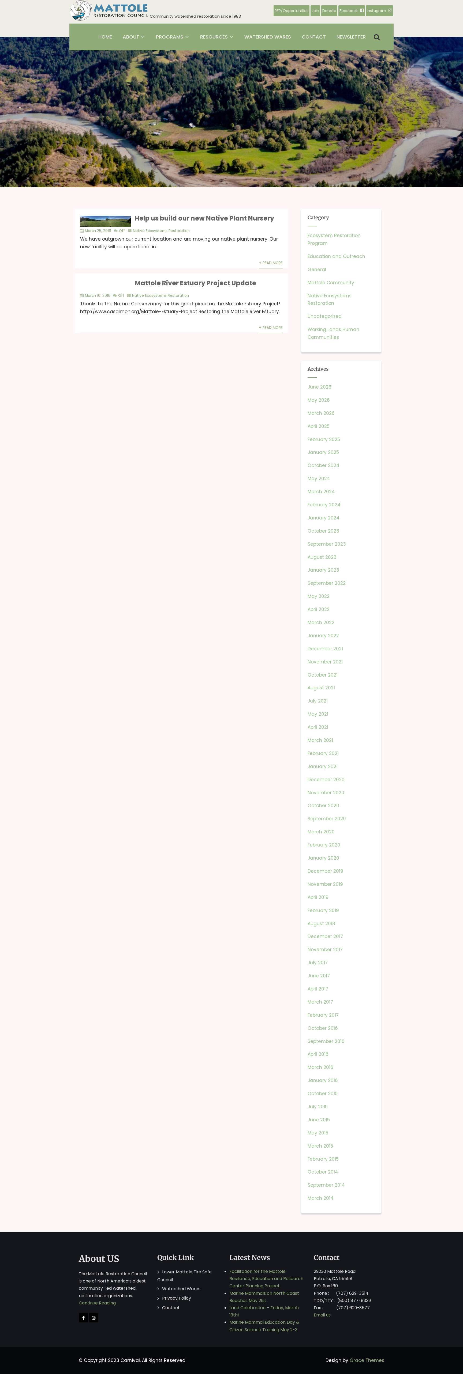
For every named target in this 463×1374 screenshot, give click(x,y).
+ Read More (271, 262)
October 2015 (323, 1093)
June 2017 (319, 976)
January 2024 (323, 518)
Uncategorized (325, 316)
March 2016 (320, 1067)
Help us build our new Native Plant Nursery (204, 218)
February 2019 (323, 910)
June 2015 (319, 1120)
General (317, 269)
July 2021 (318, 701)
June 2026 (319, 387)
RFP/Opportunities (291, 10)
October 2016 (323, 1028)
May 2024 (319, 478)
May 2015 (318, 1133)
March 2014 (321, 1198)
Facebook (348, 10)
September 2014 (326, 1185)
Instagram (376, 10)
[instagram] (93, 1317)
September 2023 (327, 544)
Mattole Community (331, 282)
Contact (171, 1308)
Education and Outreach (336, 256)
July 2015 (318, 1106)
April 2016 (318, 1054)
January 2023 (323, 570)
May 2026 (319, 400)
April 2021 (318, 727)
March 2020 (321, 832)
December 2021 (325, 649)
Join (315, 10)
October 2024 (323, 465)
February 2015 (323, 1159)
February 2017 (323, 1015)
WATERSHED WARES (267, 36)
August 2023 (322, 557)
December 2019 (325, 871)
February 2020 (324, 845)
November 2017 (325, 949)
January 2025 (323, 452)
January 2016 (323, 1080)
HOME (105, 36)
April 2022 (319, 609)
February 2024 (324, 505)
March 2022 (321, 622)
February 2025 (324, 439)
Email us (322, 1315)
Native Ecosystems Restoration (161, 230)
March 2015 (320, 1146)
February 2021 (323, 753)
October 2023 (323, 531)
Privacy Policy (176, 1298)
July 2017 (318, 962)
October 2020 (323, 805)
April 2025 (319, 426)
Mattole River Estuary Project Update (195, 283)
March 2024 (321, 491)
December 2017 (325, 936)
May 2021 (318, 714)
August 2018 (321, 923)
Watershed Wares (181, 1289)
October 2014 (323, 1172)
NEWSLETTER (351, 36)
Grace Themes (367, 1360)
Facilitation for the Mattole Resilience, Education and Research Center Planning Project (266, 1278)
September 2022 (327, 583)
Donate (329, 10)
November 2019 (325, 884)
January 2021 (323, 766)
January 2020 (323, 858)
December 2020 (326, 779)
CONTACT (314, 36)
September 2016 (326, 1041)
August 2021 (321, 688)
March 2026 (321, 413)
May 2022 (319, 596)
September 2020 (327, 818)
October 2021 (323, 675)
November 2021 (325, 662)
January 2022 (323, 635)
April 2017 (318, 989)
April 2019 (318, 897)
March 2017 (320, 1002)
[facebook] (83, 1317)
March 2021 (320, 740)
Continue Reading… (98, 1303)
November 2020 (326, 793)
